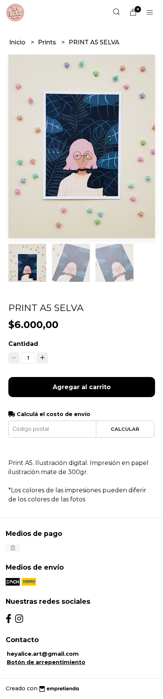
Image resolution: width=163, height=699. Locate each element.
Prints (48, 42)
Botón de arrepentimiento (46, 662)
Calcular (125, 429)
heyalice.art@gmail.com (43, 653)
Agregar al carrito (82, 387)
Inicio (18, 42)
